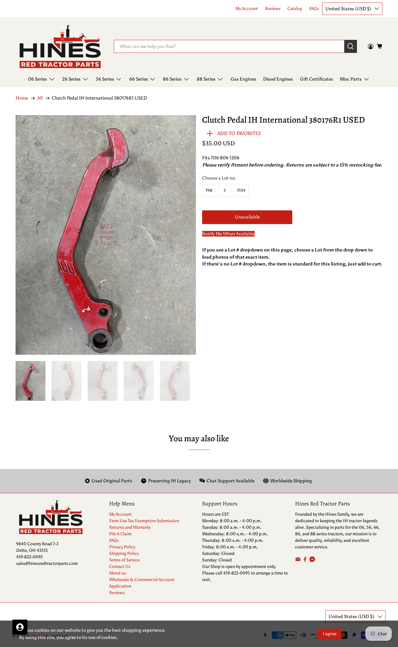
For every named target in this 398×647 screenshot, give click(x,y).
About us (117, 573)
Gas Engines (243, 79)
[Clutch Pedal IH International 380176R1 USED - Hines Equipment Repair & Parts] (106, 235)
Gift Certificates (316, 79)
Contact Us (119, 566)
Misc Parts (351, 79)
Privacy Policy (122, 547)
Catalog (294, 8)
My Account (246, 8)
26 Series (71, 79)
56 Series (105, 79)
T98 (209, 190)
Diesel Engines (278, 79)
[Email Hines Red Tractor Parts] (298, 560)
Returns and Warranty (129, 527)
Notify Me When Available (228, 234)
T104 (241, 190)
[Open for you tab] (19, 627)
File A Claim (120, 534)
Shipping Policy (124, 553)
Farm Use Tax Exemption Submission (144, 520)
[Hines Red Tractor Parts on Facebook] (305, 560)
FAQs (314, 8)
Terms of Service (124, 560)
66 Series (138, 79)
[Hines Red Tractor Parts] (60, 46)
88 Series (206, 79)
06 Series (37, 79)
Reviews (272, 8)
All (40, 98)
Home (22, 98)
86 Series (172, 79)
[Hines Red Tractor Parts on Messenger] (312, 560)
